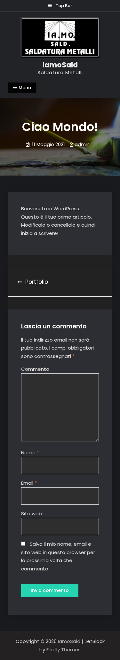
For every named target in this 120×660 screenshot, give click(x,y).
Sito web (31, 513)
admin (82, 144)
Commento (35, 369)
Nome (30, 452)
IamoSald (60, 65)
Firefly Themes (63, 649)
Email (29, 483)
